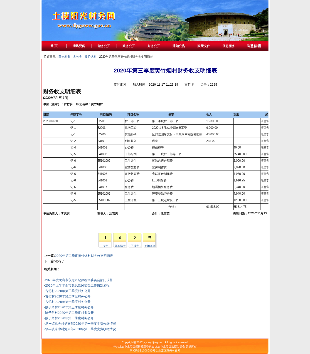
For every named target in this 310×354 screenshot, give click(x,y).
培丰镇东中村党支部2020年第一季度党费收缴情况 (80, 329)
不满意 (135, 246)
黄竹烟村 (90, 56)
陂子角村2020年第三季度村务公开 (69, 307)
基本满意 (120, 246)
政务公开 (129, 46)
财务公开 (154, 46)
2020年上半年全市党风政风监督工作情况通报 (77, 285)
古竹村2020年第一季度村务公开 (68, 302)
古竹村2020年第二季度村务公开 (68, 296)
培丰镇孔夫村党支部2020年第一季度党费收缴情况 (80, 323)
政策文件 (203, 46)
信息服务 (228, 46)
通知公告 (178, 46)
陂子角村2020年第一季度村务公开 (69, 318)
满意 (105, 246)
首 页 (54, 46)
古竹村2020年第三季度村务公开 (68, 291)
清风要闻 (79, 46)
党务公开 (104, 46)
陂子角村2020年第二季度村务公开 (69, 312)
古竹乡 (77, 56)
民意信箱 (253, 46)
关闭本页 (149, 246)
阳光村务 (64, 56)
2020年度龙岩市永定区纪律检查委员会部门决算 (79, 280)
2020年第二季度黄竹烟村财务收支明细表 (84, 255)
